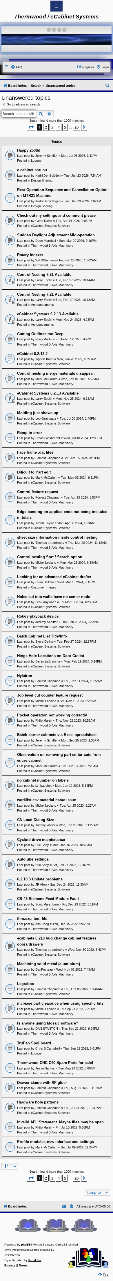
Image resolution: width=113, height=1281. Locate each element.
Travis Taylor (44, 523)
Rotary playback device (38, 616)
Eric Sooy (42, 845)
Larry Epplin (43, 280)
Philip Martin (43, 339)
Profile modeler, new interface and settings (55, 1141)
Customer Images (43, 587)
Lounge (36, 160)
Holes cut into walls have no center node (53, 597)
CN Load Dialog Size (35, 820)
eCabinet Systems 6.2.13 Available (48, 314)
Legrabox (25, 984)
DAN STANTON (46, 1028)
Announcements (42, 304)
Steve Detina (44, 641)
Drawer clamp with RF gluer (42, 1082)
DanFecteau (44, 969)
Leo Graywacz (45, 418)
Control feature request (37, 492)
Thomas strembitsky (49, 542)
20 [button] (76, 127)
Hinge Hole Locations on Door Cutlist (50, 656)
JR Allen (41, 884)
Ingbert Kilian (44, 359)
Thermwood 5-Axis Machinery (52, 850)
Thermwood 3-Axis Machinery (52, 245)
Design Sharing (41, 180)
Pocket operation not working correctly (52, 715)
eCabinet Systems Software (50, 225)
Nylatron (24, 675)
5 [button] (65, 127)
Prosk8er (34, 1260)
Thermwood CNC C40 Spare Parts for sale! (55, 1063)
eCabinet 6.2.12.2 (32, 354)
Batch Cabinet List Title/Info (42, 636)
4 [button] (59, 127)
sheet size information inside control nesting (57, 537)
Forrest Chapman (47, 458)
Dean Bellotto (44, 582)
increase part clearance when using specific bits (60, 1003)
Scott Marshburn (47, 904)
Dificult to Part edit (34, 472)
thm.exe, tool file (32, 918)
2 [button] (46, 127)
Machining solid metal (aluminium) (48, 964)
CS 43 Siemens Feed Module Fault (48, 899)
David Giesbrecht (47, 438)
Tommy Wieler (45, 825)
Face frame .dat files (35, 452)
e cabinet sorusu (32, 170)
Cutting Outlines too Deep (40, 334)
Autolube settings (33, 859)
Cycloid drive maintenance (41, 839)
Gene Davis (43, 220)
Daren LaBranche (47, 661)
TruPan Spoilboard (34, 1043)
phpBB (25, 1244)
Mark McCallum (46, 379)
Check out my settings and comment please (56, 215)
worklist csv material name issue (46, 800)
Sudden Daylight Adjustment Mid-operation (56, 235)
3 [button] (52, 127)
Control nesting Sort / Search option (49, 557)
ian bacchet (43, 785)
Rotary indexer (30, 255)
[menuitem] (16, 67)
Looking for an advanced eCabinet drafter (54, 577)
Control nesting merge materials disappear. (56, 373)
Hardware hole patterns (38, 1102)
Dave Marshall (45, 240)
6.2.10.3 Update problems (40, 879)
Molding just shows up (37, 413)
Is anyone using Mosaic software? (47, 1023)
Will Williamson (45, 260)
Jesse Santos (45, 1068)
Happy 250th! (28, 150)
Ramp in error (29, 433)
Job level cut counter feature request (50, 695)
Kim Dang (42, 924)
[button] (31, 127)
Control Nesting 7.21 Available (44, 274)
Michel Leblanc (45, 562)
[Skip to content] (56, 6)
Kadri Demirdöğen (48, 175)
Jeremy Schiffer (46, 155)
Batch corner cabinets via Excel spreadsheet (56, 735)
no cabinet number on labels (43, 780)
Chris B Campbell (47, 1048)
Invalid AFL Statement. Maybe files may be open (60, 1122)
